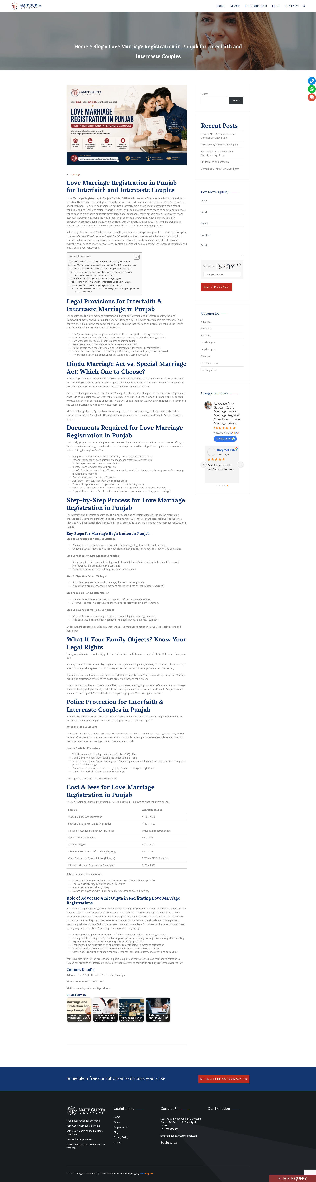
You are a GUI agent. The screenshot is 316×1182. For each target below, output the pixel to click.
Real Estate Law (209, 363)
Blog (276, 6)
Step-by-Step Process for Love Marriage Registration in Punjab (101, 272)
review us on (223, 438)
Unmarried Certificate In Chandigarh (220, 168)
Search (204, 93)
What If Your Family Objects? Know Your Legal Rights (96, 278)
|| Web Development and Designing (116, 1173)
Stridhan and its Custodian (215, 161)
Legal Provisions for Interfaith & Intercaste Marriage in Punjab (101, 261)
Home (221, 6)
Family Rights (208, 342)
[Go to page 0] (217, 485)
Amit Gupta (225, 450)
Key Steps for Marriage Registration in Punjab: (97, 275)
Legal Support (208, 349)
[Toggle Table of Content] (135, 257)
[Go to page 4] (227, 485)
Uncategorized (208, 370)
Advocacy (206, 321)
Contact (291, 6)
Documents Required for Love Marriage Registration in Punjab (101, 268)
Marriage (75, 174)
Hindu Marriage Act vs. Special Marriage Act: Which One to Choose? (103, 265)
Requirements (256, 6)
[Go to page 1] (219, 485)
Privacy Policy (121, 1137)
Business (206, 335)
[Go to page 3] (224, 485)
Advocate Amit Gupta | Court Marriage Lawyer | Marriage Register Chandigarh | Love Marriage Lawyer (227, 413)
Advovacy (206, 328)
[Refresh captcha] (239, 265)
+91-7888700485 (169, 1129)
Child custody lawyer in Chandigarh (219, 144)
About (235, 6)
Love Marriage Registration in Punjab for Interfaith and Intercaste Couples (122, 186)
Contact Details (85, 292)
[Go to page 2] (222, 485)
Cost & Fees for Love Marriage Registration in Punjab (96, 285)
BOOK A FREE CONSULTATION (224, 1079)
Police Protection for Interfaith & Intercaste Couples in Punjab (101, 281)
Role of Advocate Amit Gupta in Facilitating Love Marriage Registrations (107, 288)
